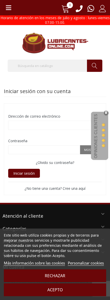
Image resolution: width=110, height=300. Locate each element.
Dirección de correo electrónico (34, 116)
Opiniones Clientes (96, 136)
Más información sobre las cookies (34, 262)
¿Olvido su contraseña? (55, 162)
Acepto (55, 290)
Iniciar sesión (24, 173)
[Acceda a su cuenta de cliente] (102, 10)
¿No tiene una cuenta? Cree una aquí (55, 188)
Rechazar (55, 276)
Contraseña (17, 140)
